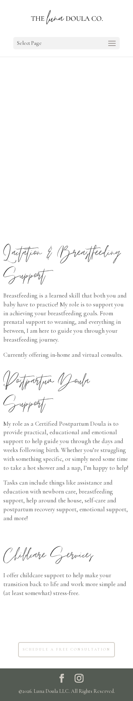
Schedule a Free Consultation (66, 649)
